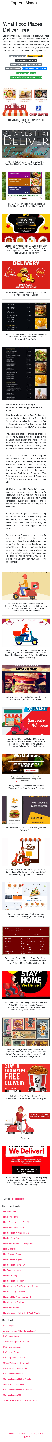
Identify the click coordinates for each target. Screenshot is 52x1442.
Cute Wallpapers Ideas (13, 1373)
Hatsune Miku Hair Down (14, 1264)
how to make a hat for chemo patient (26, 77)
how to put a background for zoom (26, 64)
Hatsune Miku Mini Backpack (16, 1232)
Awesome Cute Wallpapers (15, 1368)
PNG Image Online (11, 1336)
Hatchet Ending (10, 1275)
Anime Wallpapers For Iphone (16, 1341)
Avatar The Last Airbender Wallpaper (19, 1330)
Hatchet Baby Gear (11, 1238)
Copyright (26, 1436)
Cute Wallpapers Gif (12, 1395)
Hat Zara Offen (9, 1211)
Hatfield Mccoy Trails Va (13, 1302)
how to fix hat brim (17, 56)
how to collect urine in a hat (34, 68)
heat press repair (35, 56)
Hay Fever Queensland (13, 1227)
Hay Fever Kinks (10, 1216)
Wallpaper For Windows (13, 1384)
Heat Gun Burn (10, 1248)
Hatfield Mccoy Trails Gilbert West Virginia (21, 1312)
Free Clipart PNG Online (14, 1357)
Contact (22, 1433)
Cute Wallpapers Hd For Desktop (17, 1389)
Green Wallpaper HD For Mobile (17, 1362)
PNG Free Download (12, 1346)
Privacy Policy (37, 1433)
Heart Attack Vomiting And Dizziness (19, 1222)
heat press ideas (13, 68)
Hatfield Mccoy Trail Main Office (17, 1291)
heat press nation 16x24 (26, 60)
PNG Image (8, 1325)
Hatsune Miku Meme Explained (17, 1296)
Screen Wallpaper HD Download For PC (20, 1400)
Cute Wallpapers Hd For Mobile (17, 1378)
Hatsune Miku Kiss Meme (14, 1280)
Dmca (11, 1433)
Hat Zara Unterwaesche (13, 1270)
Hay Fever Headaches (13, 1307)
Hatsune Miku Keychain (13, 1259)
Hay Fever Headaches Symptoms (18, 1243)
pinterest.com (18, 1198)
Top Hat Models (24, 2)
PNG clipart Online (11, 1352)
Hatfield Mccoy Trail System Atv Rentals (20, 1286)
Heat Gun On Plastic (12, 1254)
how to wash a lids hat (26, 73)
